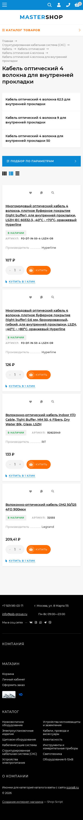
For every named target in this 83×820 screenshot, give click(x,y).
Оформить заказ (13, 685)
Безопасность (52, 739)
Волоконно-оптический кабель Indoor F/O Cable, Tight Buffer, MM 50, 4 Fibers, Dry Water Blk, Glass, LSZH (41, 419)
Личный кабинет (13, 679)
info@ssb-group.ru (14, 614)
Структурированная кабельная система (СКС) (34, 45)
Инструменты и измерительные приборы (60, 746)
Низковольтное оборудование (13, 723)
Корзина (8, 674)
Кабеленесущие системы (19, 745)
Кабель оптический (31, 49)
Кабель (7, 49)
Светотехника (52, 754)
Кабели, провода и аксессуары (56, 732)
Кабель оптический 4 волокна (23, 53)
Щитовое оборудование (19, 739)
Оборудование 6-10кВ (58, 759)
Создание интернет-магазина (22, 801)
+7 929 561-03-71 (12, 605)
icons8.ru (72, 787)
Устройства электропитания (13, 761)
